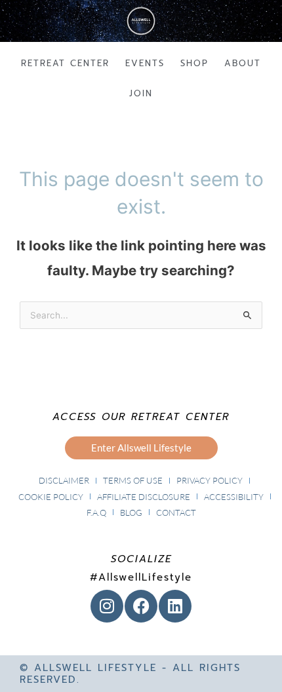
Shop (194, 63)
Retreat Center (65, 63)
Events (145, 63)
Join (141, 93)
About (242, 63)
